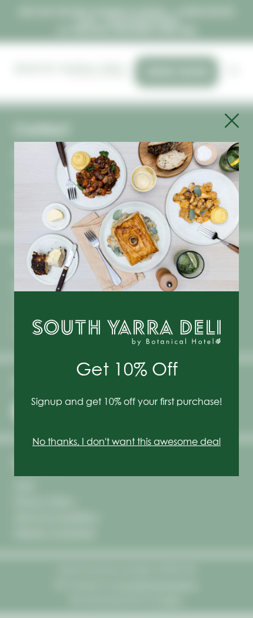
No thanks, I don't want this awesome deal (126, 442)
